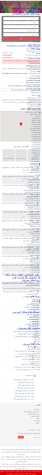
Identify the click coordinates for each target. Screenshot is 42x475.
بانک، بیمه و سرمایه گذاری (33, 110)
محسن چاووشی (36, 337)
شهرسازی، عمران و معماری (33, 48)
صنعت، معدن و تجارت (34, 78)
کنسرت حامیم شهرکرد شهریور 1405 (25, 387)
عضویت (37, 423)
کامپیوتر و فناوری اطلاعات (33, 99)
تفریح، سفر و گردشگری (34, 63)
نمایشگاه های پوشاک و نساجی (32, 198)
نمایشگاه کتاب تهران (35, 309)
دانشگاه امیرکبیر (36, 321)
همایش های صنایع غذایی (34, 214)
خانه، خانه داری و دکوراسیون (33, 65)
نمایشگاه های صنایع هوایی (33, 186)
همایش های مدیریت (35, 218)
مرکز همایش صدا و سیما (34, 355)
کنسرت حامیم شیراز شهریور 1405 (26, 382)
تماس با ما (37, 369)
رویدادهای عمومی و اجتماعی (33, 250)
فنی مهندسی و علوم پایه (34, 46)
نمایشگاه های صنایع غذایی (33, 182)
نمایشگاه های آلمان (35, 164)
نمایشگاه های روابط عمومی (33, 209)
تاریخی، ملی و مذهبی (35, 114)
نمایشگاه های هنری (35, 194)
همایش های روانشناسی (34, 220)
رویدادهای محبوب (35, 159)
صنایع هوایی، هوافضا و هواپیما (33, 82)
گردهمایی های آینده (35, 146)
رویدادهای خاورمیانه (35, 233)
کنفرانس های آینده (35, 140)
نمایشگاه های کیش (35, 268)
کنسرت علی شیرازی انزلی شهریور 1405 (24, 396)
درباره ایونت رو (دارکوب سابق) (31, 411)
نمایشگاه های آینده (35, 148)
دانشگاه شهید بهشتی (35, 319)
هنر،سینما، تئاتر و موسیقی (33, 61)
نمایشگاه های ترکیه (35, 166)
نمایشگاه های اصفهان (34, 259)
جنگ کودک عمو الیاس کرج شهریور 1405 (24, 390)
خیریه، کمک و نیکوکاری (34, 67)
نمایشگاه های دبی (36, 168)
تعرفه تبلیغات (37, 365)
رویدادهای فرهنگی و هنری (33, 252)
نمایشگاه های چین (35, 170)
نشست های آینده (36, 132)
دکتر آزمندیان (37, 339)
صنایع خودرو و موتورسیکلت (33, 104)
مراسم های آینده (36, 157)
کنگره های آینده (36, 144)
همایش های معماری (35, 222)
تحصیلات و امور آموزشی (34, 101)
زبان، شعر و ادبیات (35, 90)
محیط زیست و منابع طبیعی (33, 108)
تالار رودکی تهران (36, 357)
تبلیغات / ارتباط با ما (35, 359)
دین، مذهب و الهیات (35, 92)
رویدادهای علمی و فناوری (34, 248)
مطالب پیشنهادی (35, 416)
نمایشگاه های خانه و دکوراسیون (32, 202)
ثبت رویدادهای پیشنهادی (33, 414)
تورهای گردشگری (36, 120)
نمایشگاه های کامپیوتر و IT (33, 184)
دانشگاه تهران (36, 315)
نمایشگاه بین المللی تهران (33, 349)
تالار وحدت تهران (36, 351)
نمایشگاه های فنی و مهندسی (33, 196)
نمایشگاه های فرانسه (35, 172)
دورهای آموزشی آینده (35, 128)
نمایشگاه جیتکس (36, 299)
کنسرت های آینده (36, 152)
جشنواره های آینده (35, 124)
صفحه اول (37, 3)
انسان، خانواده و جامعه (34, 73)
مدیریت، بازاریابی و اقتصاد (33, 97)
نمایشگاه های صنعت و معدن (33, 200)
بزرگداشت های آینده (35, 130)
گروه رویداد (37, 5)
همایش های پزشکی (35, 216)
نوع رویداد (37, 116)
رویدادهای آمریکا (36, 237)
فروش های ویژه (36, 118)
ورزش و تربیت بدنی (35, 71)
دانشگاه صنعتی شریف (34, 317)
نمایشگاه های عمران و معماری (32, 204)
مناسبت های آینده (36, 150)
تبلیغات (37, 418)
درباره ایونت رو (36, 361)
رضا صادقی (37, 333)
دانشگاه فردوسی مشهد (34, 325)
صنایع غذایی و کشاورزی (34, 106)
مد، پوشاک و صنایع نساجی (33, 69)
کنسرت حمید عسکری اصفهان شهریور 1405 (23, 398)
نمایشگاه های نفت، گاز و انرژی (32, 192)
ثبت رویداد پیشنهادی (35, 363)
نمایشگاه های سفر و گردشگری (32, 190)
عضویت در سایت (36, 367)
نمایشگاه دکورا (36, 307)
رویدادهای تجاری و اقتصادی (33, 246)
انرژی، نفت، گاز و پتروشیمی (33, 50)
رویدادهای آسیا (36, 231)
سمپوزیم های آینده (35, 136)
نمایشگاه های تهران (35, 257)
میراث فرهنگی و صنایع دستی (33, 88)
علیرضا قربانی (36, 335)
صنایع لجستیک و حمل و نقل (33, 84)
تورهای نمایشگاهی (35, 122)
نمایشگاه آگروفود (36, 301)
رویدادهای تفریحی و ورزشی (33, 244)
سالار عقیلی (37, 331)
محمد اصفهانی (36, 341)
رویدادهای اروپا (36, 235)
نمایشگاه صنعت (36, 305)
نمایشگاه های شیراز (35, 266)
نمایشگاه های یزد (36, 270)
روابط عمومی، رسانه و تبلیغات (32, 112)
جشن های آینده (36, 126)
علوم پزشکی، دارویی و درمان (33, 80)
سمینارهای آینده (36, 142)
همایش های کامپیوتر (35, 226)
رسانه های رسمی (35, 272)
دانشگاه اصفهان (36, 323)
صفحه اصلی (36, 409)
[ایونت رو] (23, 12)
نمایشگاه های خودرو (35, 188)
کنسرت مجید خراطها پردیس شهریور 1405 (24, 379)
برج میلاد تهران (36, 347)
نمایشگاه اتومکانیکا (35, 303)
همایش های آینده (36, 138)
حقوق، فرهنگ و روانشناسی (33, 86)
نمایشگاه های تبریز (35, 264)
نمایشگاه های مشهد (35, 262)
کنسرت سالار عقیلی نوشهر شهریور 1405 (24, 393)
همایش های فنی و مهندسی (33, 224)
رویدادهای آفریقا (36, 239)
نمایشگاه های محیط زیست (33, 206)
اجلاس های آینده (36, 134)
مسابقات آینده (36, 154)
